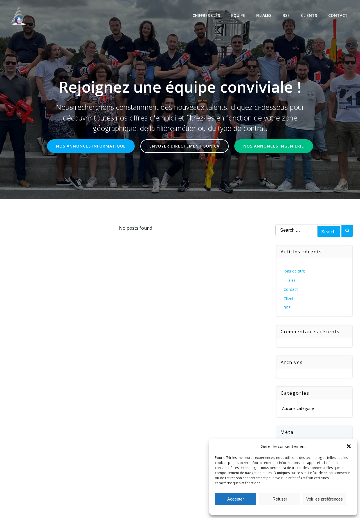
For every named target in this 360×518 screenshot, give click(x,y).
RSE (286, 15)
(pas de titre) (295, 271)
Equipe (238, 15)
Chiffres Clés (206, 15)
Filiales (263, 15)
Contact (338, 15)
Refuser (280, 499)
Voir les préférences (324, 499)
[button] (349, 446)
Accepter (235, 499)
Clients (309, 15)
